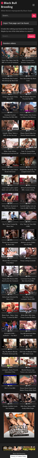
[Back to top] (31, 452)
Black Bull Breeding (9, 5)
